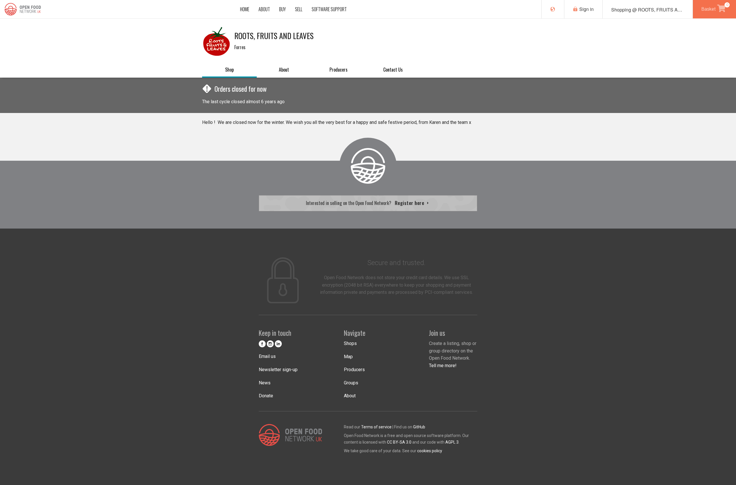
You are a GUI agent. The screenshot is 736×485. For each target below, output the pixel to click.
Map (348, 356)
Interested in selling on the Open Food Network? (365, 203)
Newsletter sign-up (278, 369)
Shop (229, 69)
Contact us (393, 69)
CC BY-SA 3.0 (399, 442)
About (284, 69)
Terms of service (376, 427)
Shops (350, 343)
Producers (338, 69)
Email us (267, 356)
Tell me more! (443, 365)
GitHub (419, 427)
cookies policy (429, 450)
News (265, 383)
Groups (351, 383)
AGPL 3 (452, 442)
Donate (266, 395)
